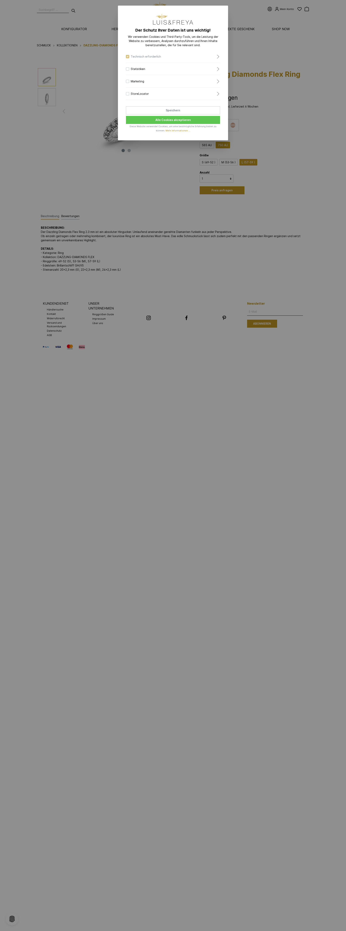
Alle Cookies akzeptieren (173, 120)
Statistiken (138, 69)
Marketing (137, 81)
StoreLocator (140, 93)
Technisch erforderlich (146, 56)
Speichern (173, 110)
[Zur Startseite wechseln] (173, 19)
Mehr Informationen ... (178, 130)
